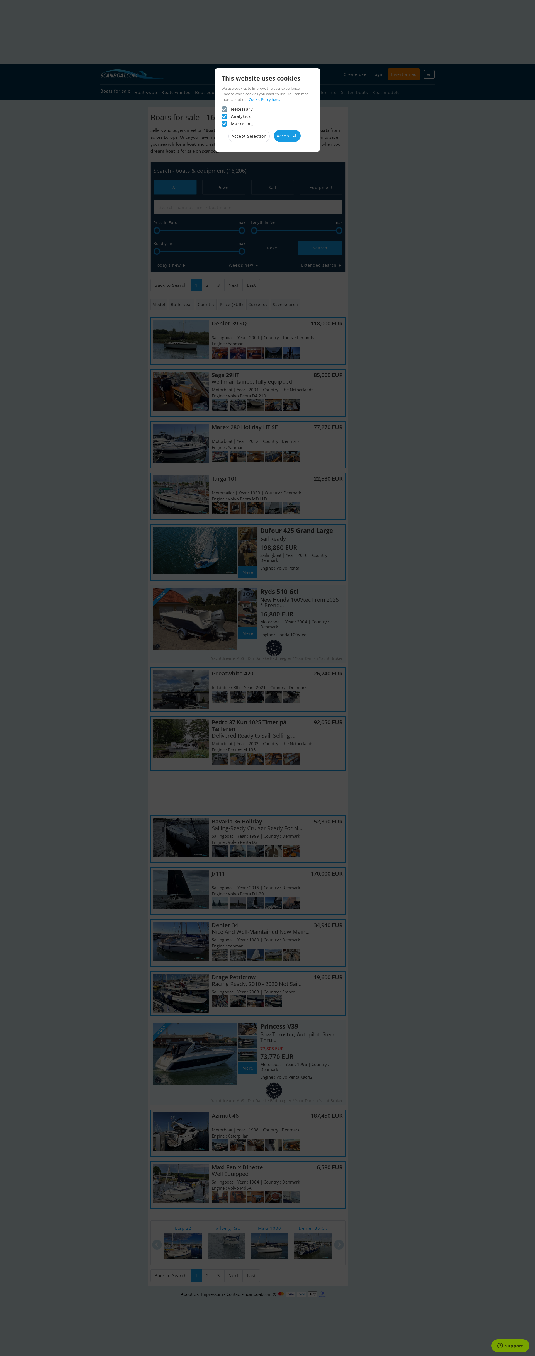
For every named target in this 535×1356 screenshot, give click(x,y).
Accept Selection (249, 136)
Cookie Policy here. (264, 99)
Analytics (241, 116)
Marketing (242, 123)
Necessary (242, 109)
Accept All (287, 135)
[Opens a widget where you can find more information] (510, 1346)
